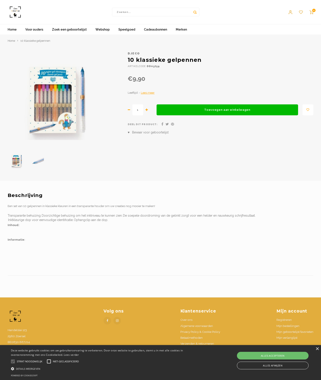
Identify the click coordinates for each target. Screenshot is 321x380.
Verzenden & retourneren (197, 343)
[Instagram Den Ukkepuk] (117, 321)
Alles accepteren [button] (272, 355)
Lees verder (71, 355)
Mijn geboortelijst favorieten (294, 331)
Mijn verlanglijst (286, 337)
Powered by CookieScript (24, 375)
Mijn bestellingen (287, 326)
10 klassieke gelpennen (35, 40)
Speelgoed (126, 29)
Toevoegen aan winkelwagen (227, 109)
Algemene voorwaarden (196, 326)
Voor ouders (34, 29)
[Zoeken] (195, 12)
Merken (181, 29)
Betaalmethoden (191, 337)
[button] (108, 368)
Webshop (102, 29)
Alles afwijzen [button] (272, 365)
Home (12, 29)
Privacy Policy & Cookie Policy (200, 331)
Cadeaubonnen (155, 29)
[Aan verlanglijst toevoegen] (307, 109)
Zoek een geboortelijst (69, 29)
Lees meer (148, 92)
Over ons (186, 319)
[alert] (160, 362)
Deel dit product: (143, 124)
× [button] (317, 349)
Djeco (134, 53)
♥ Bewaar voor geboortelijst (148, 132)
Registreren (284, 319)
